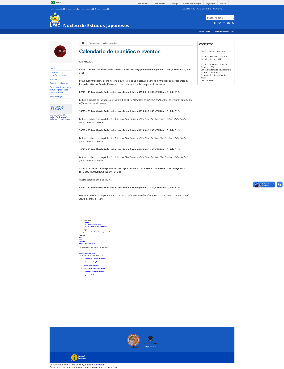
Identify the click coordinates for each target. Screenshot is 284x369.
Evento (86, 222)
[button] (91, 255)
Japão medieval (89, 232)
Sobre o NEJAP (57, 96)
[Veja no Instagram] (228, 23)
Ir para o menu (72, 9)
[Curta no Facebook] (215, 23)
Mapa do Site (218, 9)
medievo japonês (101, 232)
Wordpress (100, 364)
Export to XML (89, 275)
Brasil (59, 2)
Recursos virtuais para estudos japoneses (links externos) (60, 90)
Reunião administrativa (92, 224)
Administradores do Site (223, 32)
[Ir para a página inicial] (82, 43)
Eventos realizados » (60, 83)
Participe (174, 3)
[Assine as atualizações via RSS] (233, 23)
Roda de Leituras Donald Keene (95, 226)
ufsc (109, 232)
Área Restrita (204, 32)
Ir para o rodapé (102, 9)
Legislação (210, 3)
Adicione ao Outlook (91, 265)
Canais (223, 3)
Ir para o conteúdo (57, 9)
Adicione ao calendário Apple (94, 268)
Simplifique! (143, 3)
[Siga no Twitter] (219, 23)
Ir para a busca (87, 9)
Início (52, 68)
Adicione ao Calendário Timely (95, 259)
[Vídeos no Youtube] (224, 23)
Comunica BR (160, 3)
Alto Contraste (204, 9)
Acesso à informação (192, 3)
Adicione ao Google (91, 262)
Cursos (53, 79)
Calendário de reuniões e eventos (59, 73)
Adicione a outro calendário (94, 272)
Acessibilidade (189, 9)
